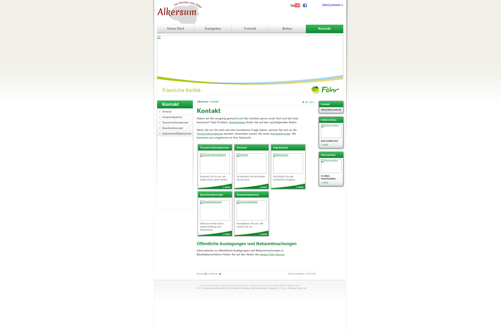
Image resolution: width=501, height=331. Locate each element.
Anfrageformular (280, 133)
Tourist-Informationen (210, 133)
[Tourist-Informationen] (215, 163)
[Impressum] (288, 163)
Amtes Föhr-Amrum (272, 254)
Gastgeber (213, 28)
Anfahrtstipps (237, 122)
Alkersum (202, 101)
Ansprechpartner (172, 117)
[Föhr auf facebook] (306, 5)
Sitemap (245, 288)
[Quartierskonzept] (215, 210)
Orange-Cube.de (297, 288)
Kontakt (324, 28)
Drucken (200, 274)
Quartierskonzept (172, 128)
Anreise (166, 111)
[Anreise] (251, 163)
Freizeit (250, 28)
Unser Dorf (175, 28)
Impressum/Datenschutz (177, 133)
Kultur (287, 28)
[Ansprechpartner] (251, 210)
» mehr (227, 187)
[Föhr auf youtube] (296, 5)
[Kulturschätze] (331, 131)
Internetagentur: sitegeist (264, 288)
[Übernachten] (331, 166)
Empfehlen (213, 274)
